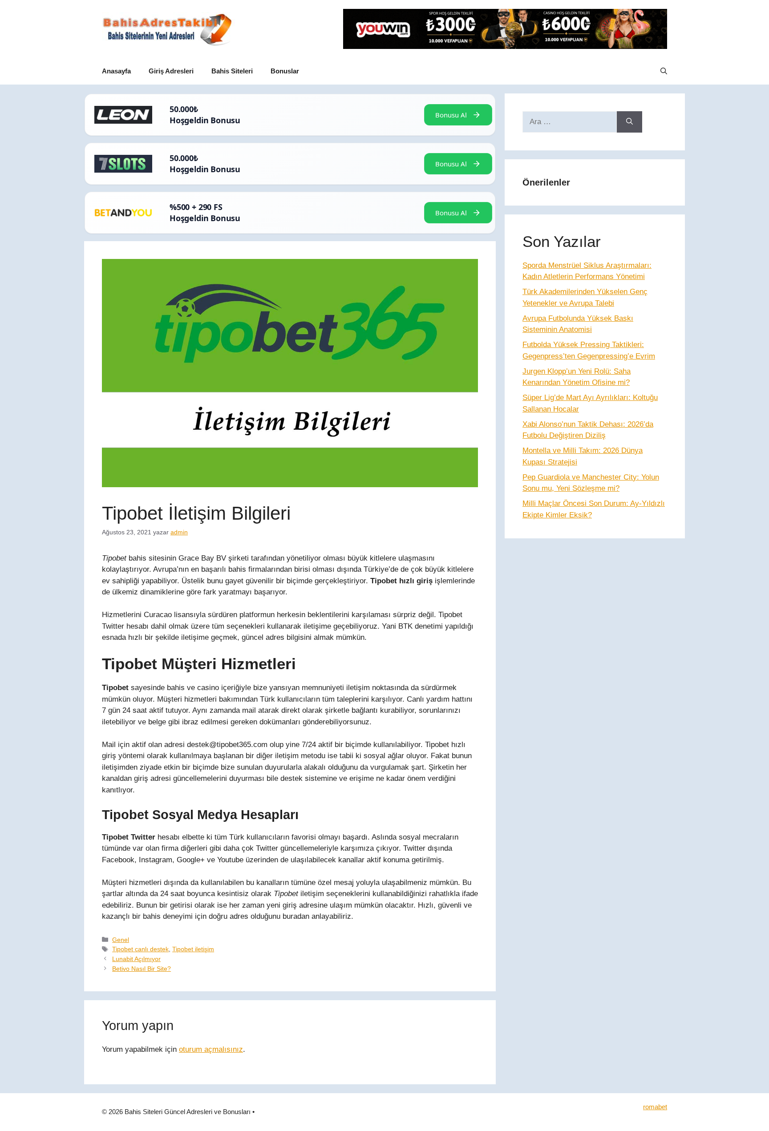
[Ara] (629, 122)
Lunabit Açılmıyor (136, 958)
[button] (664, 71)
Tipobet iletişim (193, 949)
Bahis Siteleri (232, 71)
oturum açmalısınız (211, 1049)
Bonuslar (285, 71)
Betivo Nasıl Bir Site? (141, 968)
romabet (655, 1107)
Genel (120, 939)
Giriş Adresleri (171, 71)
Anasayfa (116, 71)
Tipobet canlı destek (140, 949)
